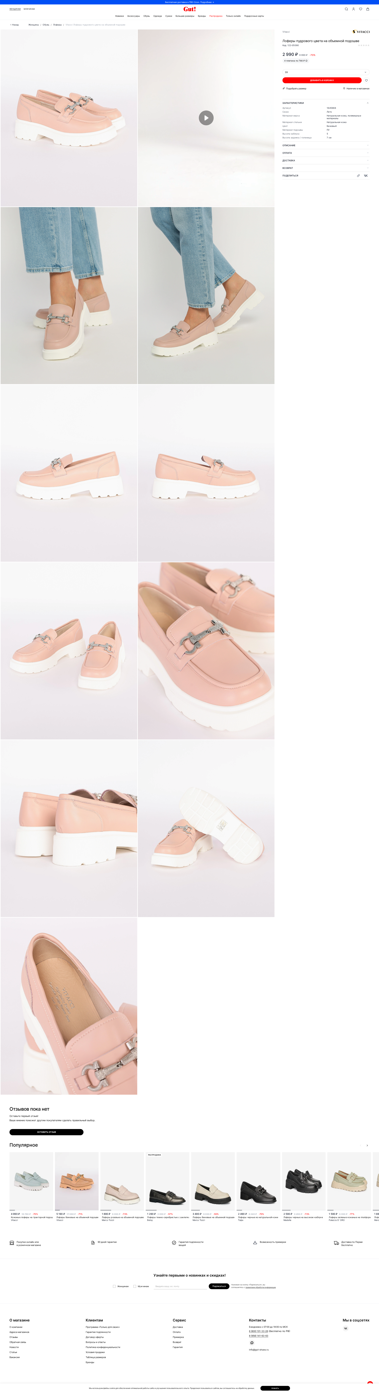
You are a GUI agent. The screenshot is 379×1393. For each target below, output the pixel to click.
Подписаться (219, 1286)
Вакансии (14, 1357)
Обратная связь (17, 1342)
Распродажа (215, 16)
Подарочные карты (254, 16)
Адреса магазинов (19, 1332)
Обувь (146, 16)
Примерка (178, 1337)
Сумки (168, 16)
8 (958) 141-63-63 (258, 1335)
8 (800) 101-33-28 (258, 1331)
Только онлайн (233, 16)
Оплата (287, 153)
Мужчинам (29, 9)
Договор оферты (95, 1337)
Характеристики (293, 103)
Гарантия (178, 1347)
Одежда (157, 16)
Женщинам (15, 9)
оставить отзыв (46, 1132)
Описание (288, 145)
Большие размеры (185, 16)
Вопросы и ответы (96, 1342)
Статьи (13, 1352)
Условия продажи (95, 1352)
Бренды (202, 16)
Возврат (287, 168)
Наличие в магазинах (358, 88)
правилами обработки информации (260, 1287)
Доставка (288, 160)
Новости (14, 1347)
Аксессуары (133, 16)
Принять (275, 1388)
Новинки (119, 16)
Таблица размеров (96, 1357)
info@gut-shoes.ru (259, 1349)
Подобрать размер (296, 88)
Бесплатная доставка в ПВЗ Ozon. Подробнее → (189, 2)
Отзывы (13, 1337)
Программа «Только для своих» (103, 1327)
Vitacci (286, 31)
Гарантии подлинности (98, 1332)
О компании (15, 1327)
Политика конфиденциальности (103, 1347)
